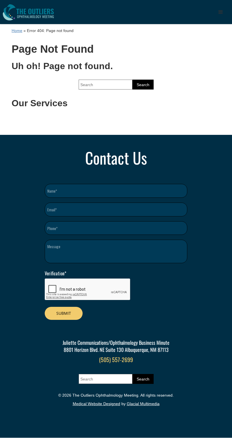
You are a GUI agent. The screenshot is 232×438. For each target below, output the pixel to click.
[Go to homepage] (28, 12)
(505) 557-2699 (116, 359)
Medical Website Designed (96, 403)
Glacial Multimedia (143, 403)
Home (17, 30)
